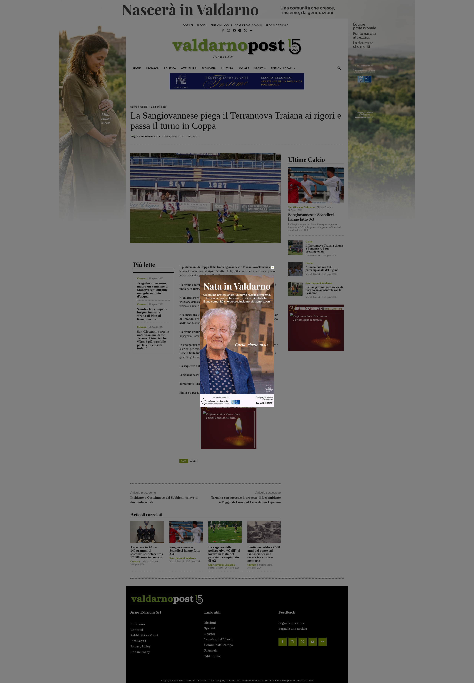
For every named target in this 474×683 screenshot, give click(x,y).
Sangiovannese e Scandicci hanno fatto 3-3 (184, 550)
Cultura (251, 565)
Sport (133, 107)
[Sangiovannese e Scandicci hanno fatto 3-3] (186, 532)
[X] (305, 136)
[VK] (322, 136)
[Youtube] (234, 30)
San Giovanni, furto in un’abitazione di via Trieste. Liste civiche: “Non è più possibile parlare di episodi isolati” (153, 340)
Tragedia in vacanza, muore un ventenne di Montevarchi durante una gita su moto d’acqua (152, 289)
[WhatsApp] (331, 136)
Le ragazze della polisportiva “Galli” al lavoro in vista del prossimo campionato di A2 (224, 553)
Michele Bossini (150, 136)
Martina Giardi (265, 565)
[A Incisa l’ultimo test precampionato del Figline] (295, 269)
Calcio (143, 107)
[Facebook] (223, 30)
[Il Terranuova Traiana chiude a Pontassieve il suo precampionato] (295, 247)
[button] (339, 68)
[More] (340, 136)
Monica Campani (150, 561)
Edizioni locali (158, 107)
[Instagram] (228, 30)
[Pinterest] (314, 136)
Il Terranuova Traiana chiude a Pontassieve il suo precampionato (324, 248)
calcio (193, 461)
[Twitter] (245, 30)
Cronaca (141, 278)
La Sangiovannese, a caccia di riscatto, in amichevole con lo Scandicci (324, 290)
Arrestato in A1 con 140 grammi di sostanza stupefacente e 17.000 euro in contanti (146, 552)
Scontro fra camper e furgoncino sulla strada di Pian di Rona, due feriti (152, 314)
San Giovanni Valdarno (182, 558)
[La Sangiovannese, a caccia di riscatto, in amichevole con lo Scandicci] (295, 289)
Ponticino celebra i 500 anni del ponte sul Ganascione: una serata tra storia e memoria (263, 553)
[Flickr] (251, 30)
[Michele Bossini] (133, 136)
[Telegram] (240, 30)
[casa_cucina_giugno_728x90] (237, 81)
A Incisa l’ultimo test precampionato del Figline (322, 268)
